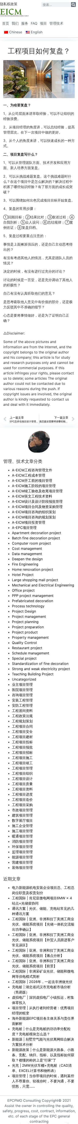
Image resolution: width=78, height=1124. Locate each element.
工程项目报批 (22, 747)
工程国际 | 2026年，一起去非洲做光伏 (42, 982)
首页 (5, 23)
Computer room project (31, 543)
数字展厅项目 (22, 820)
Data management (27, 554)
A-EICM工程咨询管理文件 (32, 470)
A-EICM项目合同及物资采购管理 (37, 506)
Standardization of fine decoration (40, 663)
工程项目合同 (22, 726)
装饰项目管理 (22, 867)
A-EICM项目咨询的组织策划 (34, 512)
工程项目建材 (22, 737)
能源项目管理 (22, 857)
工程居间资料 (22, 710)
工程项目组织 (22, 773)
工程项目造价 (22, 799)
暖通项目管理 (22, 836)
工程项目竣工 (22, 763)
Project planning (25, 622)
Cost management (27, 548)
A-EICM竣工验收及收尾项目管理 (37, 491)
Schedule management (30, 653)
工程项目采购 (22, 805)
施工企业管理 (22, 825)
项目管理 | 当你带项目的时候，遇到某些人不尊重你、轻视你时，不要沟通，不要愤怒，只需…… (43, 1081)
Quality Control (24, 642)
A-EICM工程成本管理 (28, 475)
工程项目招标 (22, 752)
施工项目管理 (22, 831)
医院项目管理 (22, 690)
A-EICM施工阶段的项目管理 (34, 486)
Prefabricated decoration (32, 601)
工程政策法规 (22, 716)
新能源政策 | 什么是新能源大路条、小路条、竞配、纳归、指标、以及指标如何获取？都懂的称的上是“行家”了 (43, 1055)
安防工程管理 (22, 705)
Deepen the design (27, 559)
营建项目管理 (22, 862)
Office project (23, 590)
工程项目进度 (22, 794)
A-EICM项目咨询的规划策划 (34, 517)
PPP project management (33, 595)
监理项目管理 (22, 852)
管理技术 (56, 23)
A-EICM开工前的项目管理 (32, 480)
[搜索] (73, 4)
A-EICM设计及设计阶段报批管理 (37, 501)
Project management (29, 616)
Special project (24, 658)
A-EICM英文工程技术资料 (32, 496)
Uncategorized (24, 679)
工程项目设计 (22, 778)
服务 (24, 23)
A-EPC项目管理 (24, 527)
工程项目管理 (22, 768)
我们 (15, 23)
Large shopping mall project (35, 580)
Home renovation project (32, 569)
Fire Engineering (25, 564)
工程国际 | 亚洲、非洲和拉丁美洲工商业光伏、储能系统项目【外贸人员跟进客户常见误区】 (43, 939)
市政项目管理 (22, 810)
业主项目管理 (22, 684)
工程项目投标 (22, 742)
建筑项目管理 (22, 815)
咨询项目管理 (22, 695)
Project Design (24, 611)
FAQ (34, 23)
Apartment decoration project (36, 533)
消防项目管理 (22, 841)
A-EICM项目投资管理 (28, 522)
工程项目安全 (22, 731)
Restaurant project (27, 648)
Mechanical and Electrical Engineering (43, 585)
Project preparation (28, 627)
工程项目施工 (22, 758)
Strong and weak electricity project (41, 669)
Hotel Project (23, 574)
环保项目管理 (22, 846)
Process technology (28, 606)
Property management (30, 637)
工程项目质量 (22, 784)
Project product (25, 632)
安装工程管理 (22, 700)
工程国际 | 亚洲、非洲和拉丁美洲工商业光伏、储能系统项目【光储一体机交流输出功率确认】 (43, 924)
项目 (43, 23)
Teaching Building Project (33, 674)
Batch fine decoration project (36, 538)
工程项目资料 (22, 789)
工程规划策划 (22, 721)
